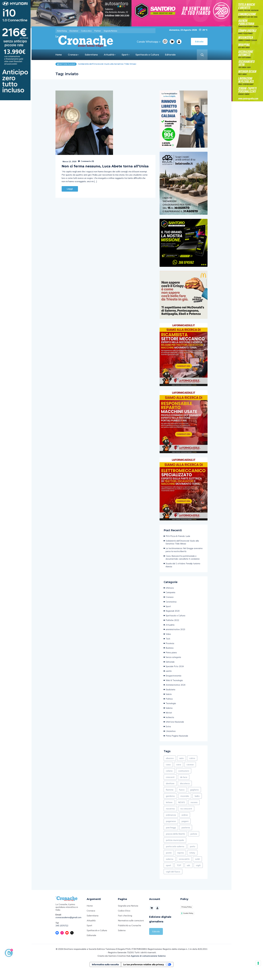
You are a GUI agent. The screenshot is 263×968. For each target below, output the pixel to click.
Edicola (156, 931)
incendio (184, 796)
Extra (168, 726)
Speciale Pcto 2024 (175, 666)
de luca (183, 777)
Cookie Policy (188, 913)
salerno (169, 859)
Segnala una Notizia (128, 905)
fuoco (182, 789)
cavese (190, 764)
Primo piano (171, 652)
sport (168, 865)
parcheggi (171, 827)
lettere (169, 802)
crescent (170, 777)
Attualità (109, 54)
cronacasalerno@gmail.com (68, 917)
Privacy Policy (186, 907)
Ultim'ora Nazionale (175, 722)
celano (169, 770)
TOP (179, 865)
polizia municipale (175, 840)
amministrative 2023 (175, 629)
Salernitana (91, 54)
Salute (169, 694)
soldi (197, 859)
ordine (184, 815)
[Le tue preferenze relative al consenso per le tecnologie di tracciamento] (258, 963)
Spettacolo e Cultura (147, 54)
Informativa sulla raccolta (105, 964)
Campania (170, 592)
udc (188, 865)
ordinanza (171, 815)
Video (168, 634)
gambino (170, 796)
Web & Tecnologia (174, 680)
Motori (169, 712)
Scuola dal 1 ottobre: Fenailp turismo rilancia (183, 565)
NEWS (181, 802)
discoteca (185, 783)
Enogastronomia (173, 675)
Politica (169, 699)
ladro (197, 796)
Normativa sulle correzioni (131, 920)
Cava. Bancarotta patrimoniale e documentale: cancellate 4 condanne (183, 557)
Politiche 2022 (172, 620)
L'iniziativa (170, 731)
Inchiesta (170, 717)
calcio (192, 758)
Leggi (70, 189)
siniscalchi (184, 859)
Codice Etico (124, 910)
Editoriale (170, 54)
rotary (192, 852)
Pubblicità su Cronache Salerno (129, 928)
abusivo (170, 758)
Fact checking (125, 915)
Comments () (87, 161)
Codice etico (86, 31)
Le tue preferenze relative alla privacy (143, 964)
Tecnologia (171, 703)
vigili (198, 865)
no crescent (186, 808)
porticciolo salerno (175, 846)
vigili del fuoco (173, 871)
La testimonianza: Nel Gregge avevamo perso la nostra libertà (108, 64)
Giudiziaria (170, 689)
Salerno (169, 708)
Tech (168, 638)
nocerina (170, 808)
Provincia (170, 643)
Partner (97, 31)
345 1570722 (61, 925)
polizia (193, 833)
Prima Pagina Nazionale (177, 735)
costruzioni (183, 770)
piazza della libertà (175, 833)
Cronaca (72, 54)
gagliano (194, 789)
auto (181, 758)
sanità (168, 671)
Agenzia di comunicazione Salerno (148, 956)
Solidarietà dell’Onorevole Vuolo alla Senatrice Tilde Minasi (182, 542)
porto (192, 846)
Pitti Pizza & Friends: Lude (178, 536)
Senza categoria (173, 657)
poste (169, 852)
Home (58, 54)
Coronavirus (171, 601)
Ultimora (170, 588)
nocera (194, 802)
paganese (171, 821)
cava (178, 764)
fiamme (169, 789)
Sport (125, 54)
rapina (180, 852)
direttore (170, 783)
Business (170, 648)
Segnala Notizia (110, 31)
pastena (185, 827)
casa (168, 764)
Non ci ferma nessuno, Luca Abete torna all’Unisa (105, 166)
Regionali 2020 (173, 611)
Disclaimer (73, 31)
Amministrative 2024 (175, 685)
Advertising (62, 31)
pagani (184, 821)
